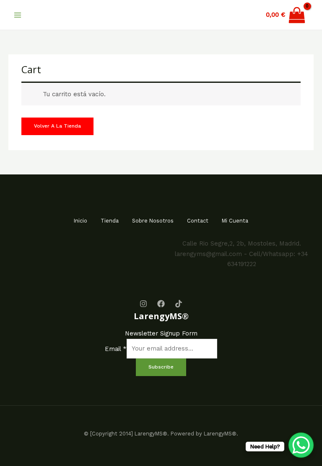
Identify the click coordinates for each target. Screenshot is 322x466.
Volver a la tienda (57, 126)
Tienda (110, 221)
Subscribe (161, 367)
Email (116, 348)
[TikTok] (178, 303)
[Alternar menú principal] (17, 14)
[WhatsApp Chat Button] (301, 445)
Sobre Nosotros (153, 221)
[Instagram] (143, 303)
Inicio (80, 221)
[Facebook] (161, 303)
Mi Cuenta (235, 221)
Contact (197, 221)
